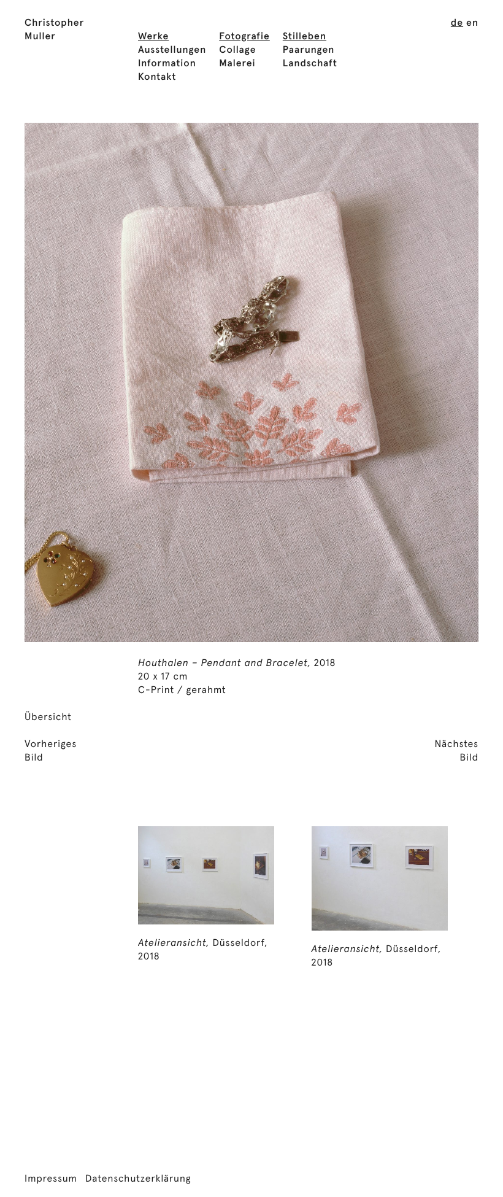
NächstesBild (456, 751)
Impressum (51, 1179)
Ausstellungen (172, 50)
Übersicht (48, 717)
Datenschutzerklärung (138, 1179)
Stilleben (304, 37)
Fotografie (244, 37)
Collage (237, 50)
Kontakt (157, 77)
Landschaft (310, 64)
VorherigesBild (51, 751)
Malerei (237, 64)
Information (167, 64)
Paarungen (309, 50)
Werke (153, 37)
